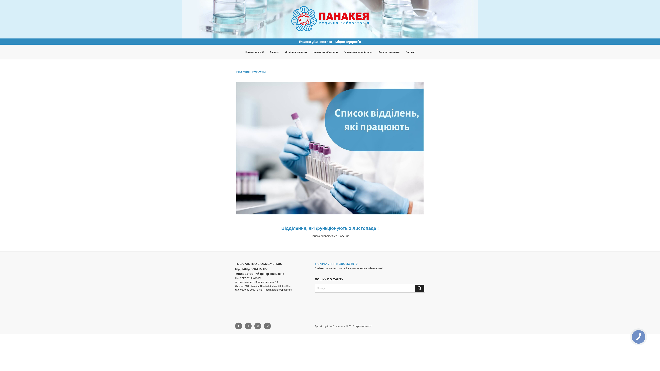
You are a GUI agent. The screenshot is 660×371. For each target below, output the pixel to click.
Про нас (410, 52)
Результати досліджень (358, 52)
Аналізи (274, 52)
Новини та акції (254, 52)
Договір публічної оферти (329, 326)
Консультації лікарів (325, 52)
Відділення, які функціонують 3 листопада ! (330, 228)
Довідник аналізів (296, 52)
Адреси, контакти (389, 52)
